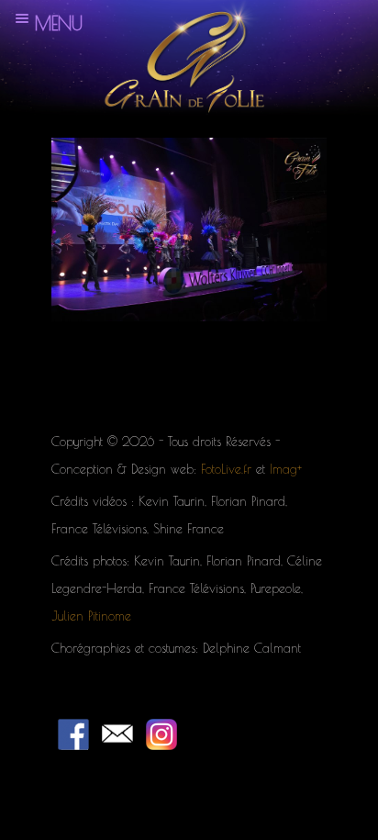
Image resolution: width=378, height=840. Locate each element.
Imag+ (286, 469)
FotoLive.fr (226, 469)
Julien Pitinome (91, 616)
